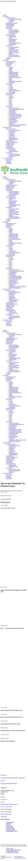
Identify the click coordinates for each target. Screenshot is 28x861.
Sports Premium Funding (15, 43)
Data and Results (13, 39)
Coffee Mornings (13, 139)
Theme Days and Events (14, 90)
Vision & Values (10, 25)
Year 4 (10, 102)
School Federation (10, 24)
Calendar (8, 160)
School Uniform (10, 140)
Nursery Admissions (13, 29)
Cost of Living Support (14, 154)
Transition (11, 134)
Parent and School (10, 129)
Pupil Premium (12, 40)
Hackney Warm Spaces (14, 155)
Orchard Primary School (11, 851)
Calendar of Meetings (14, 49)
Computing (11, 82)
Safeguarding (12, 41)
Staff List (8, 824)
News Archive (9, 159)
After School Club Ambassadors (16, 109)
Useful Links (9, 146)
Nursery (11, 96)
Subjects (8, 65)
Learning (5, 60)
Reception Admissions (14, 31)
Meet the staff (9, 27)
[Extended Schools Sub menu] (15, 148)
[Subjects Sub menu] (10, 65)
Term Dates (9, 163)
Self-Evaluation (12, 44)
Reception (11, 97)
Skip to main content (5, 1)
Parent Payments (10, 822)
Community (9, 152)
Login (23, 858)
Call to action (4, 816)
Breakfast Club (12, 150)
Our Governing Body (14, 47)
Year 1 (10, 98)
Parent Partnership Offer (14, 130)
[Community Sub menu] (12, 153)
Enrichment (9, 84)
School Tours (12, 33)
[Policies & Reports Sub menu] (15, 35)
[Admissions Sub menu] (12, 28)
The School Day (10, 62)
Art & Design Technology (15, 77)
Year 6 (10, 105)
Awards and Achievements (15, 19)
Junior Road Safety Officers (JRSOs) (17, 124)
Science (11, 70)
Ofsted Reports (12, 36)
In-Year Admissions (13, 32)
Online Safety (12, 135)
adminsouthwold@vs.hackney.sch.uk (9, 804)
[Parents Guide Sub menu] (10, 127)
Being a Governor (13, 51)
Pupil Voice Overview (14, 107)
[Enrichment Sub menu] (12, 84)
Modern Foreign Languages (15, 81)
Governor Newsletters (14, 52)
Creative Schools (18, 858)
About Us (5, 16)
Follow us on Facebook (6, 811)
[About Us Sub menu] (8, 16)
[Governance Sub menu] (12, 45)
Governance (9, 45)
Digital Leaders (12, 113)
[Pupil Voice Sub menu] (12, 106)
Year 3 (10, 101)
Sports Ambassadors (13, 120)
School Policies (9, 827)
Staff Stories (12, 20)
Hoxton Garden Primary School (13, 849)
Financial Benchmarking (14, 56)
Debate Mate (12, 111)
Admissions (9, 28)
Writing (11, 68)
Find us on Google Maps (6, 809)
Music (10, 78)
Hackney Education (10, 830)
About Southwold (10, 17)
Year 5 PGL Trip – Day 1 (8, 572)
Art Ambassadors (13, 110)
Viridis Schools (9, 848)
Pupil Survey (12, 133)
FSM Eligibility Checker (11, 831)
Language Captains (13, 118)
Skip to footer (13, 1)
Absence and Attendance (12, 142)
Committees (12, 48)
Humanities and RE (13, 72)
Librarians (11, 123)
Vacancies (8, 57)
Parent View (12, 136)
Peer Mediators (12, 119)
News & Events (7, 158)
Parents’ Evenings (10, 143)
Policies (11, 37)
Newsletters (9, 162)
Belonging (11, 156)
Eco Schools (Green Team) (15, 114)
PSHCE (11, 80)
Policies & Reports (10, 35)
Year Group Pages (10, 828)
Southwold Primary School (12, 852)
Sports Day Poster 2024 (6, 499)
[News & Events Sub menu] (11, 158)
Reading (11, 67)
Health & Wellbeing (13, 138)
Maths (10, 69)
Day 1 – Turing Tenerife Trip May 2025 (12, 691)
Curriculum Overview (11, 61)
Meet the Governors (13, 54)
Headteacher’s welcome (11, 23)
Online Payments (10, 144)
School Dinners (9, 147)
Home (4, 14)
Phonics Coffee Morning (8, 764)
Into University (12, 89)
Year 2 (10, 99)
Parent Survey (12, 131)
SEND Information (10, 93)
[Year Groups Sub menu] (12, 94)
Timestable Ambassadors (14, 126)
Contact (8, 58)
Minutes (11, 53)
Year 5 (10, 103)
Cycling (11, 86)
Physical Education (13, 76)
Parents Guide (6, 127)
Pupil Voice (9, 106)
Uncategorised (7, 490)
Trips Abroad (12, 91)
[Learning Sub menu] (8, 60)
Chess (10, 85)
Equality (11, 21)
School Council (12, 122)
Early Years (8, 64)
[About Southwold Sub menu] (15, 18)
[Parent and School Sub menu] (15, 129)
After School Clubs (13, 151)
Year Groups (9, 94)
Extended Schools (10, 148)
